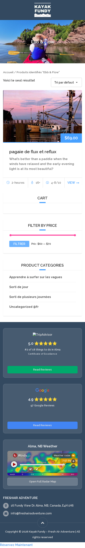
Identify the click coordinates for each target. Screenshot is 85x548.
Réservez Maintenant (16, 545)
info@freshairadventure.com (31, 513)
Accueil (8, 72)
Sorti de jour (18, 287)
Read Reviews (42, 369)
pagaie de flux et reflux (32, 151)
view (71, 182)
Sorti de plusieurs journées (30, 297)
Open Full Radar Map (42, 481)
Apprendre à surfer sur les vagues (35, 277)
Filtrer (19, 244)
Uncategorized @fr (24, 307)
